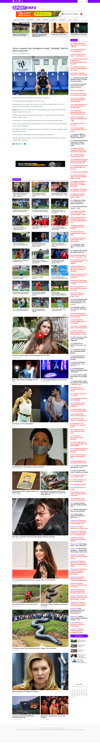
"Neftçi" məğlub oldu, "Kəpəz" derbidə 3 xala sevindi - (78, 45)
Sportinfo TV (54, 19)
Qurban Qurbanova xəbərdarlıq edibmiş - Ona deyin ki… (78, 585)
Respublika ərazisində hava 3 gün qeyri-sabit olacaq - (78, 309)
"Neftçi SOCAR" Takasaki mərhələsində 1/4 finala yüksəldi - (79, 382)
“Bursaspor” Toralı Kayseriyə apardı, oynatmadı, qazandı (78, 425)
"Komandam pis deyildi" (80, 484)
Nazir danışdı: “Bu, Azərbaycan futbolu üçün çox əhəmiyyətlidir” (78, 321)
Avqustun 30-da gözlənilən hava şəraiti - (78, 345)
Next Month (86, 684)
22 (86, 693)
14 (84, 691)
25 (77, 695)
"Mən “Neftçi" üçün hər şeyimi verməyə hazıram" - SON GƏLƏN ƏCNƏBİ (78, 444)
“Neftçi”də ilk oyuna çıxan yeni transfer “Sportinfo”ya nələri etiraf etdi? (78, 106)
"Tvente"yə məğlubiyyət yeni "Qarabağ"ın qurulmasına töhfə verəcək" (78, 604)
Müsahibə (45, 19)
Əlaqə (75, 19)
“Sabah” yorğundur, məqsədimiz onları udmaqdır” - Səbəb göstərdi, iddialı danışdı (78, 150)
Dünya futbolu (30, 19)
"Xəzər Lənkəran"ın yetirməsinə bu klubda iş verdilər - (77, 294)
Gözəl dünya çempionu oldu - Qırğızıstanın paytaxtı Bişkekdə (78, 351)
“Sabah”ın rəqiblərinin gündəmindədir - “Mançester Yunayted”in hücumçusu (78, 136)
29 (86, 695)
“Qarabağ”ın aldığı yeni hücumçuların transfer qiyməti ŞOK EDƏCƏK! (78, 578)
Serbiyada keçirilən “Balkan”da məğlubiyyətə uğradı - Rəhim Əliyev (78, 370)
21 (84, 693)
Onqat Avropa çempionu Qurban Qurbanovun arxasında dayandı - (78, 522)
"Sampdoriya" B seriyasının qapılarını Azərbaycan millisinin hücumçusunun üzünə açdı (79, 161)
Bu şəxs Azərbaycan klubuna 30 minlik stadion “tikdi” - (78, 118)
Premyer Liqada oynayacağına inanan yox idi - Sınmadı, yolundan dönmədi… (78, 112)
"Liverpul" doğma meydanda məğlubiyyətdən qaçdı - (77, 515)
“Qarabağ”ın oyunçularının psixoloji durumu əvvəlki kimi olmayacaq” (78, 450)
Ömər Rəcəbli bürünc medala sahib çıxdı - (77, 364)
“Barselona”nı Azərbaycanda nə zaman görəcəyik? (77, 437)
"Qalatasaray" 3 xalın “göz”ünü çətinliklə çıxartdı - (77, 246)
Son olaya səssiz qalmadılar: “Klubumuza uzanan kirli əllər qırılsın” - (78, 597)
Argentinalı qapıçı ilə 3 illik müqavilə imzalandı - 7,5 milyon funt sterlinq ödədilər (78, 79)
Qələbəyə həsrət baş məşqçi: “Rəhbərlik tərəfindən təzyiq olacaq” (78, 494)
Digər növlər (62, 19)
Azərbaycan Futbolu (18, 19)
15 (86, 691)
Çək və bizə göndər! (79, 90)
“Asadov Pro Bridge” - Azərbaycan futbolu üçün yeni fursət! (78, 129)
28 (84, 695)
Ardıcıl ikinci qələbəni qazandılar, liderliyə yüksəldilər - (79, 504)
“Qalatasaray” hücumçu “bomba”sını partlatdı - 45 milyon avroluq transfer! (78, 202)
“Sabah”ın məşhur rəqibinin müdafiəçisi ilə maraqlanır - (78, 618)
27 (81, 695)
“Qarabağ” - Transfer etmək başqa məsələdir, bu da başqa (77, 630)
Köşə (70, 19)
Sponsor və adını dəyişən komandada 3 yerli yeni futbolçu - (78, 282)
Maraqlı (38, 19)
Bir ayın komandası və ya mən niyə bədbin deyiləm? (77, 624)
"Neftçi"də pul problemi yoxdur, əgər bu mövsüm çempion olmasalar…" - (78, 213)
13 (81, 691)
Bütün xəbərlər (79, 636)
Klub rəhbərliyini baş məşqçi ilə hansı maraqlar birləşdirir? (77, 227)
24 (74, 695)
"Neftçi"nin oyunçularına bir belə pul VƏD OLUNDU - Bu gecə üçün (79, 167)
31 (74, 696)
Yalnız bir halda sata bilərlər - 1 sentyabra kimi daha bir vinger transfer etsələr (78, 550)
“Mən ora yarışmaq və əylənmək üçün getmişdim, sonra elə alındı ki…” (77, 99)
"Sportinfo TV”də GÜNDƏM (80, 172)
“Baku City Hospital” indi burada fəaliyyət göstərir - (78, 239)
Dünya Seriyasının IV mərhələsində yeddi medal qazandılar (77, 357)
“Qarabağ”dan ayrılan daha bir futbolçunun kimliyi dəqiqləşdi (79, 261)
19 (79, 693)
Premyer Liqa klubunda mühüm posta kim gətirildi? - (78, 456)
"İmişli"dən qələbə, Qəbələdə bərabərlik (78, 539)
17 (74, 693)
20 (81, 693)
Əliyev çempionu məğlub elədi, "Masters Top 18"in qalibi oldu (78, 376)
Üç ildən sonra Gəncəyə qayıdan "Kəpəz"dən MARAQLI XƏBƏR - (78, 176)
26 (79, 695)
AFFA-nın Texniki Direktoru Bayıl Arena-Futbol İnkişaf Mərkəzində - (78, 332)
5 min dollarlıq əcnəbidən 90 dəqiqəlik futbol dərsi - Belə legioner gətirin (78, 533)
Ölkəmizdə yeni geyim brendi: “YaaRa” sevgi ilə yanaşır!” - (77, 195)
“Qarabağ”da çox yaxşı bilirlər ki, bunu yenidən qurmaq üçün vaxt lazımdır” (78, 315)
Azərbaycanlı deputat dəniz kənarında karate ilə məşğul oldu (77, 404)
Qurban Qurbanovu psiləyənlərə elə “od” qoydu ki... (78, 233)
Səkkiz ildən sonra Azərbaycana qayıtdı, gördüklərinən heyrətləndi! (77, 591)
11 (77, 691)
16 (72, 693)
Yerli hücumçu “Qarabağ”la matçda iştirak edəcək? (77, 389)
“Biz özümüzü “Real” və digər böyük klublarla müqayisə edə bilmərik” (78, 288)
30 (72, 696)
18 (77, 693)
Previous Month (71, 684)
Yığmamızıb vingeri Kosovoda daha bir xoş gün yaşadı (77, 431)
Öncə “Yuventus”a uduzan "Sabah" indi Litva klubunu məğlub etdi (78, 338)
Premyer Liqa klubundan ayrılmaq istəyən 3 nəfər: (78, 85)
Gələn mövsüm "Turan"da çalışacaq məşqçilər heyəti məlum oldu (78, 275)
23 (72, 695)
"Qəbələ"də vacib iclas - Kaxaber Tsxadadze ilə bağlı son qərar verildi (78, 68)
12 (79, 691)
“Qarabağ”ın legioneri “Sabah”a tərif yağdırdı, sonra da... (78, 556)
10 (74, 691)
